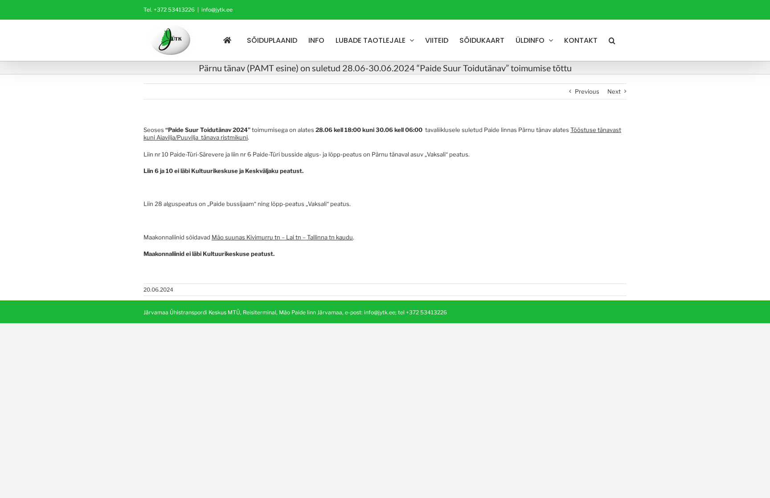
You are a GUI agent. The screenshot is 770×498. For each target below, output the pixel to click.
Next (614, 91)
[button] (612, 40)
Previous (587, 91)
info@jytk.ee (217, 9)
